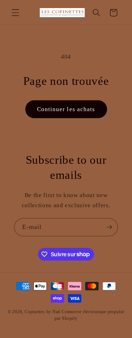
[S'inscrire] (109, 227)
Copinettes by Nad (43, 311)
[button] (15, 12)
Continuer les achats (66, 109)
